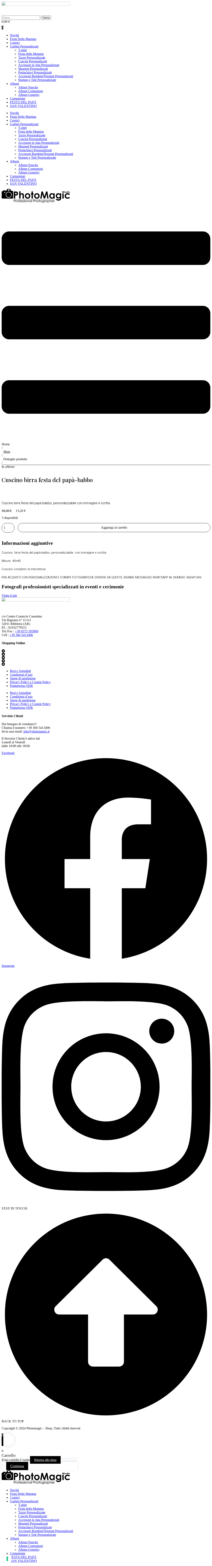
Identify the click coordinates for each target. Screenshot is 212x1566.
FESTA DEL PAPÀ (23, 102)
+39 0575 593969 (26, 631)
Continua (17, 1466)
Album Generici (28, 95)
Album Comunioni (30, 91)
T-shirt (22, 50)
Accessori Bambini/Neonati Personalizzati (45, 76)
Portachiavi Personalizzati (35, 72)
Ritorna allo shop (45, 1460)
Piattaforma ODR (21, 686)
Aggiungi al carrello (114, 527)
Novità (14, 35)
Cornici (15, 42)
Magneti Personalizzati (33, 68)
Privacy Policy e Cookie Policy (30, 682)
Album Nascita (28, 87)
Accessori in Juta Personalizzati (38, 65)
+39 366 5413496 (21, 635)
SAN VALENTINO (23, 106)
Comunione (17, 98)
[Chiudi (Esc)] (207, 4)
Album (14, 83)
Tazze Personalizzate (31, 57)
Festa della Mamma (31, 54)
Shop (6, 451)
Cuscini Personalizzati (32, 61)
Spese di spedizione (23, 678)
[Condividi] (198, 4)
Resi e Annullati (20, 671)
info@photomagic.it (36, 731)
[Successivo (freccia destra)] (205, 783)
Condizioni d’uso (21, 674)
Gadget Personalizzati (24, 46)
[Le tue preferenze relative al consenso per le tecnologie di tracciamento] (7, 1559)
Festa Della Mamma (23, 39)
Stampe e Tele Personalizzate (37, 80)
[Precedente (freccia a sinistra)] (7, 783)
